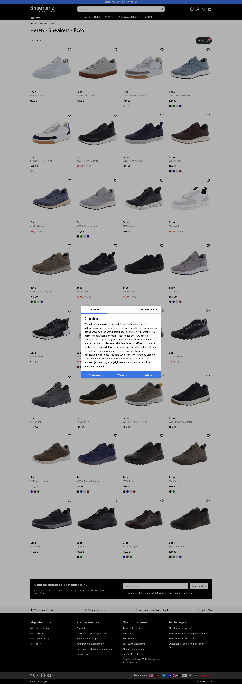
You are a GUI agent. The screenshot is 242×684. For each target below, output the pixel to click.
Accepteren (95, 374)
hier (154, 354)
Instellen (148, 374)
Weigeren (122, 374)
